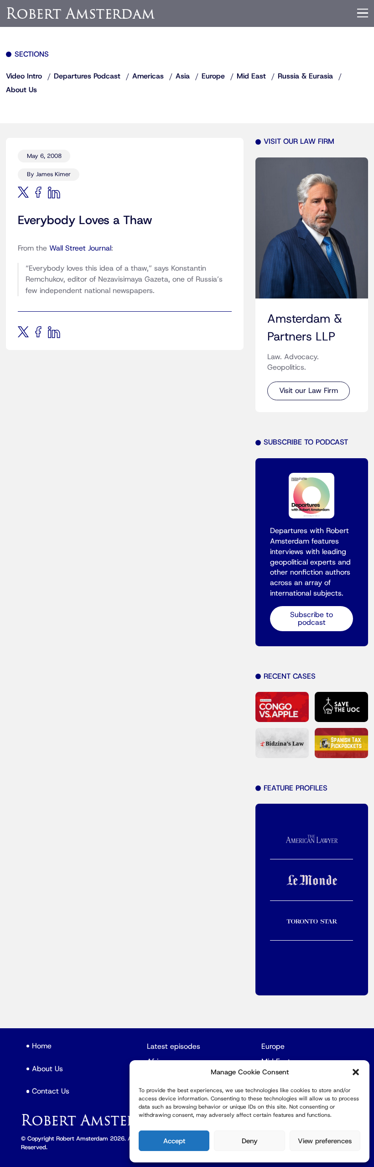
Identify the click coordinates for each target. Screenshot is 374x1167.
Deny (250, 1141)
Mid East (251, 76)
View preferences (325, 1141)
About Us (21, 90)
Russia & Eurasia (305, 76)
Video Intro (24, 76)
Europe (213, 76)
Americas (148, 76)
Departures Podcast (87, 76)
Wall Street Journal (80, 248)
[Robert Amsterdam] (81, 13)
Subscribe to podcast (311, 618)
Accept (174, 1141)
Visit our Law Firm (308, 391)
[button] (355, 1072)
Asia (183, 76)
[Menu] (362, 13)
